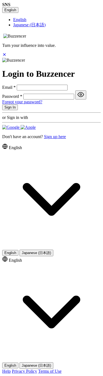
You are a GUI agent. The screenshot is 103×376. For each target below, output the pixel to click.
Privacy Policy (24, 371)
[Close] (4, 55)
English (10, 10)
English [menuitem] (19, 19)
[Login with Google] (11, 127)
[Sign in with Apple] (28, 127)
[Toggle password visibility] (80, 94)
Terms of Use (50, 371)
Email (9, 87)
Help (6, 371)
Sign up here (55, 136)
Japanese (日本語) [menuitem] (29, 24)
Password (12, 96)
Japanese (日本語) (36, 253)
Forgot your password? (22, 101)
